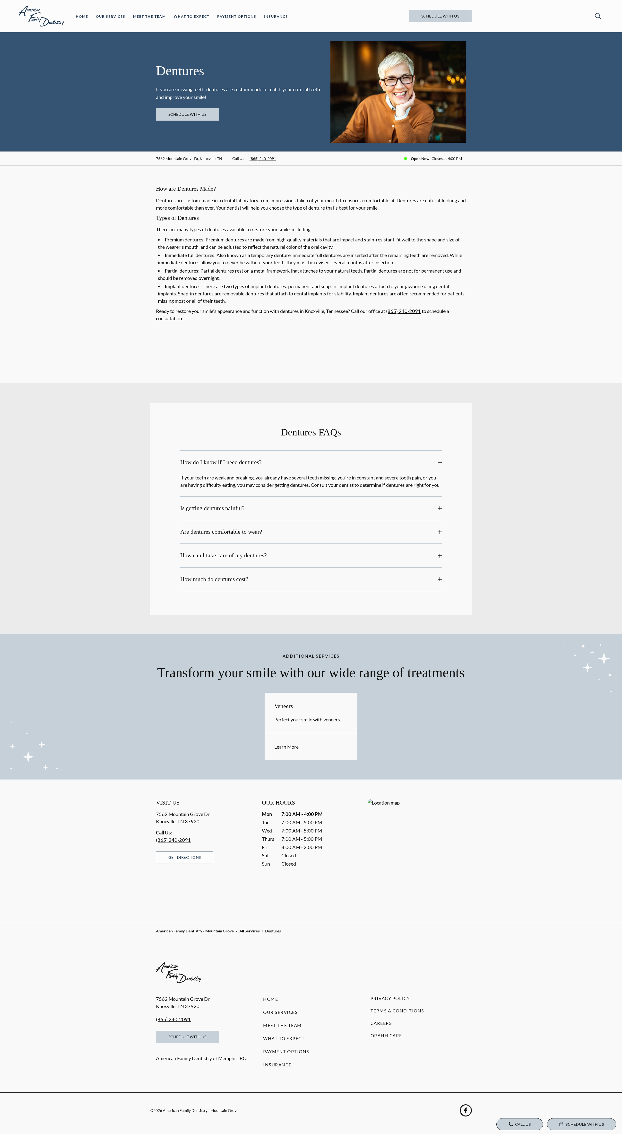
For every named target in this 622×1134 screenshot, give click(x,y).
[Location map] (417, 851)
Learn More (286, 747)
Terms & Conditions (397, 1010)
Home (82, 16)
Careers (381, 1023)
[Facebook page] (466, 1110)
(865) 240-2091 (263, 158)
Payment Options (236, 16)
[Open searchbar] (598, 16)
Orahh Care (386, 1035)
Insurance (276, 16)
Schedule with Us (440, 16)
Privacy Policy (390, 998)
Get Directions (184, 857)
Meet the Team (149, 16)
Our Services (110, 16)
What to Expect (191, 16)
